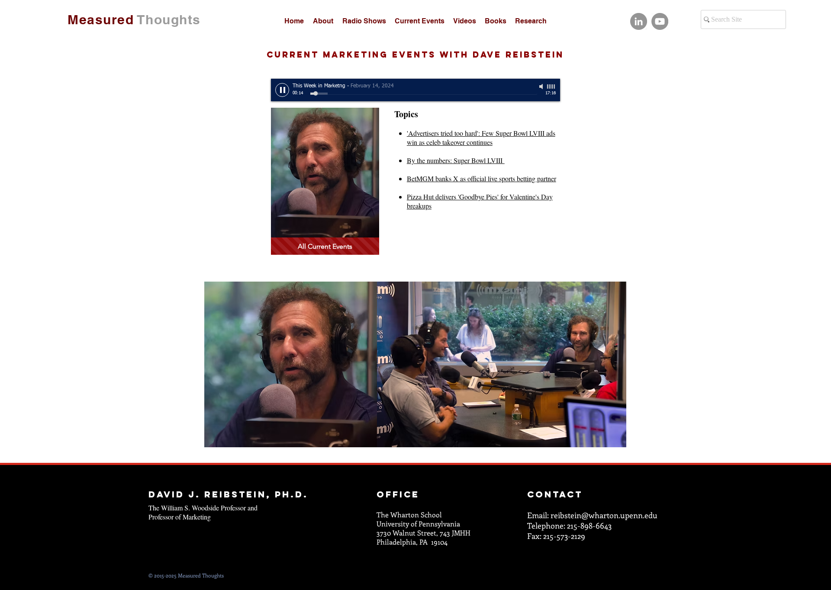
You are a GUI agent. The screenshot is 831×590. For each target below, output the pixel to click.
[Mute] (542, 86)
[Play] (282, 90)
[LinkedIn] (638, 21)
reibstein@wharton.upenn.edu (604, 515)
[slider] (551, 86)
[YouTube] (659, 21)
